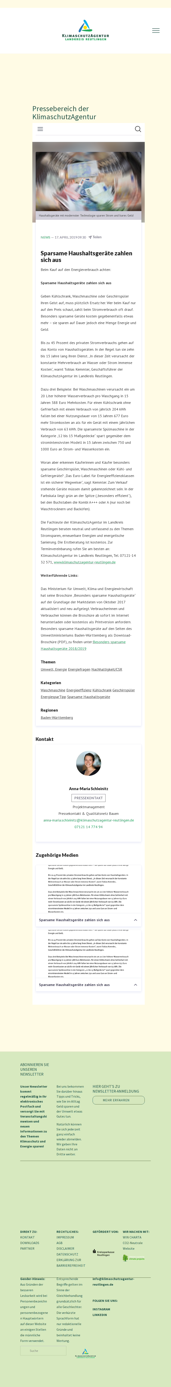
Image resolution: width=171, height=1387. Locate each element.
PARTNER (27, 1248)
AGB (60, 1243)
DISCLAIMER (65, 1248)
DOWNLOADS (29, 1243)
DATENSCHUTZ (67, 1254)
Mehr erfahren (116, 1100)
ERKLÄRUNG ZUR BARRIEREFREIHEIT (71, 1263)
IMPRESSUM (65, 1237)
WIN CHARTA (132, 1237)
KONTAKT (27, 1237)
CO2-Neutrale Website (133, 1246)
